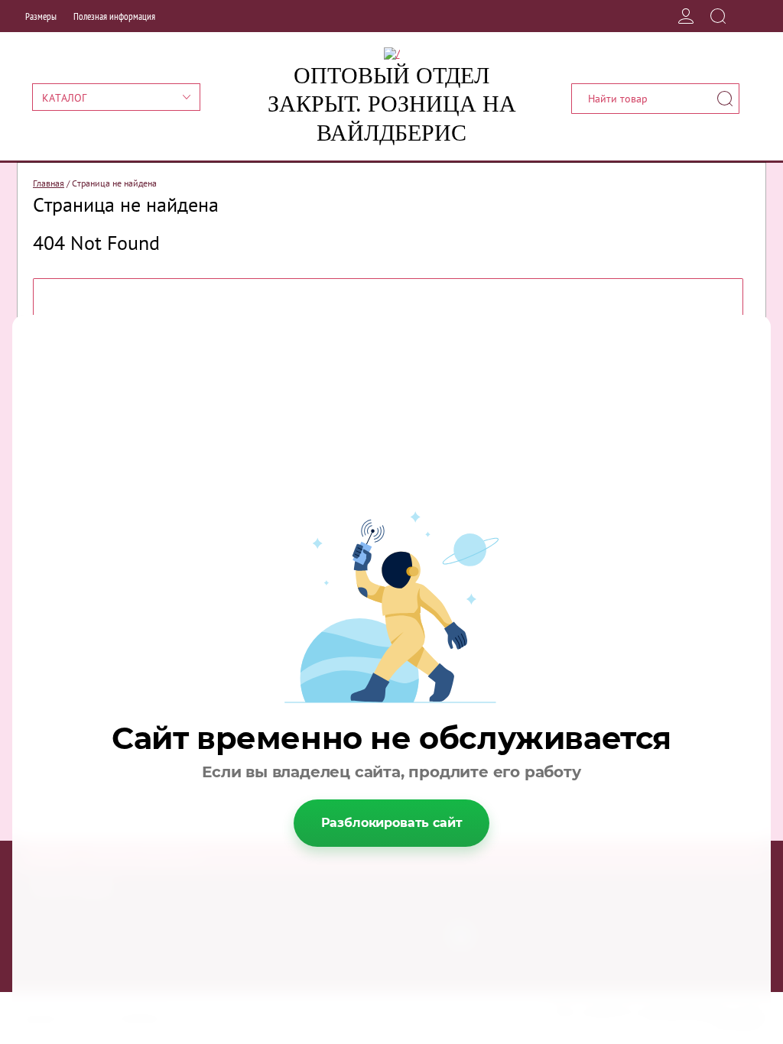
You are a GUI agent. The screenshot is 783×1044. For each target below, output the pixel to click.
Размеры (41, 16)
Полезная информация (114, 16)
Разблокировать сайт (392, 822)
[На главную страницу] (392, 53)
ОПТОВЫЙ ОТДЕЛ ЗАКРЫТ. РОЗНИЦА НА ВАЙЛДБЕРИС (392, 104)
